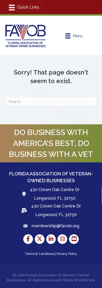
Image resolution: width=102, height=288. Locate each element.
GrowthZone (84, 280)
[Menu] (24, 8)
